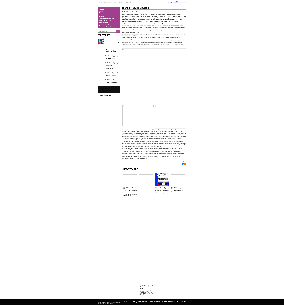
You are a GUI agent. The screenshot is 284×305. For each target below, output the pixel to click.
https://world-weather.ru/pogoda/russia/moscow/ (176, 2)
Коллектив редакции (105, 20)
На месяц (177, 1)
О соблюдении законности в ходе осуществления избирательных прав (162, 192)
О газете (101, 11)
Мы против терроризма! (112, 42)
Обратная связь (103, 22)
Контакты (102, 16)
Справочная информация (106, 18)
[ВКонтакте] (183, 164)
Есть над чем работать (111, 82)
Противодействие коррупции (107, 14)
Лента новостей (103, 13)
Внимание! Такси (110, 58)
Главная (101, 9)
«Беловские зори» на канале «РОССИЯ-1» (111, 50)
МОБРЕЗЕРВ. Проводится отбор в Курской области (110, 67)
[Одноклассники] (185, 164)
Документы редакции (105, 26)
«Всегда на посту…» (110, 75)
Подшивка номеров (104, 24)
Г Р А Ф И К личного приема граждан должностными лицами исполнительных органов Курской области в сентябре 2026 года (130, 193)
